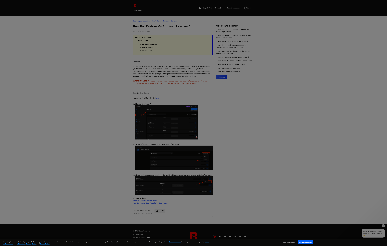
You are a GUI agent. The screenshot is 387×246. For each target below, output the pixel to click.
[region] (193, 242)
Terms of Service (175, 242)
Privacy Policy (31, 244)
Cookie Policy (45, 244)
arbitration (21, 244)
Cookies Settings (289, 242)
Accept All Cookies (305, 242)
